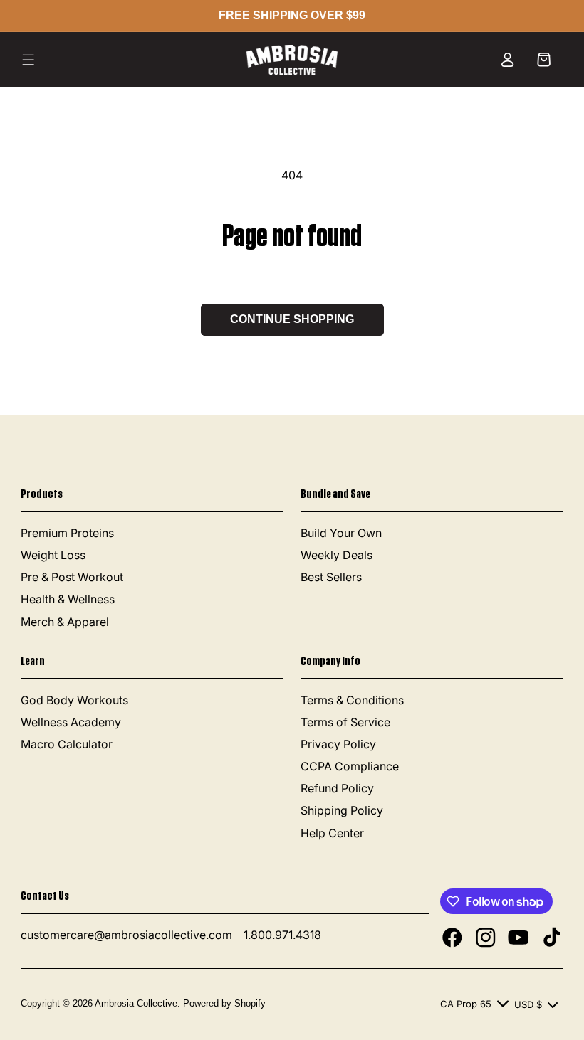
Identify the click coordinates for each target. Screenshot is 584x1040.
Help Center (332, 833)
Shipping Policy (342, 810)
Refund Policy (337, 788)
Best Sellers (331, 577)
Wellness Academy (71, 722)
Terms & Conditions (352, 700)
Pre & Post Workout (72, 577)
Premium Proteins (67, 533)
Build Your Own (341, 533)
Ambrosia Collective (136, 1003)
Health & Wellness (68, 599)
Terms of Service (345, 722)
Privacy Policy (338, 744)
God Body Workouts (74, 700)
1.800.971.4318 (282, 935)
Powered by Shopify (224, 1003)
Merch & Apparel (65, 622)
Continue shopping (292, 319)
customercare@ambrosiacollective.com (126, 935)
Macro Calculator (67, 744)
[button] (28, 60)
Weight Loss (53, 555)
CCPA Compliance (350, 766)
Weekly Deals (336, 555)
